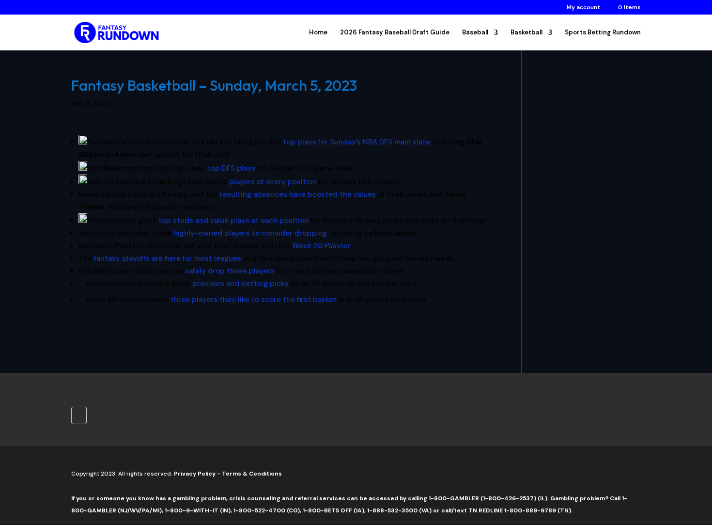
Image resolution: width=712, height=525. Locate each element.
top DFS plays (231, 168)
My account (583, 7)
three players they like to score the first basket (253, 299)
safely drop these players (230, 271)
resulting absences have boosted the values (298, 194)
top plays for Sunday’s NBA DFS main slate (356, 142)
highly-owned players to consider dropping (250, 233)
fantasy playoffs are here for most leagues (167, 258)
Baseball (475, 32)
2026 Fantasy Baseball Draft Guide (394, 32)
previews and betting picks (240, 283)
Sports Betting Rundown (603, 32)
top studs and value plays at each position (233, 220)
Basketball (526, 32)
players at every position (273, 182)
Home (318, 32)
